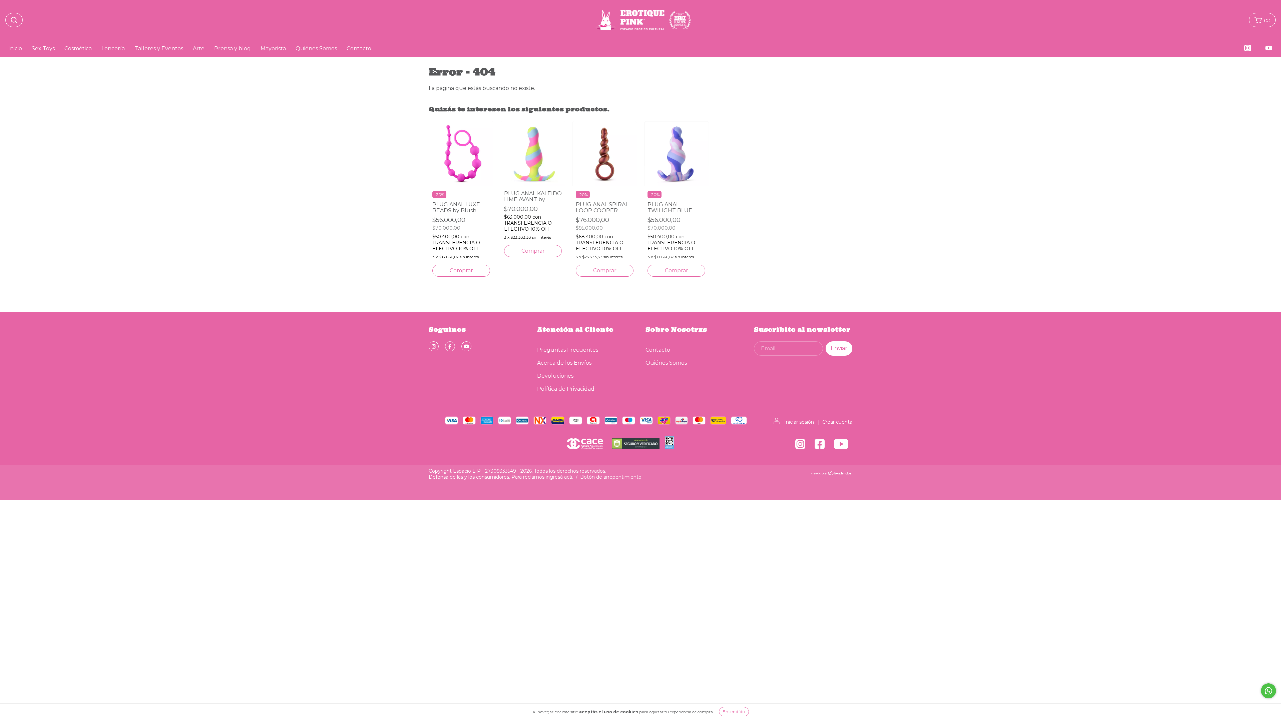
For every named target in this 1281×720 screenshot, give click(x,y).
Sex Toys (43, 48)
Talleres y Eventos (158, 48)
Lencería (113, 48)
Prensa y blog (232, 48)
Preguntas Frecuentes (567, 350)
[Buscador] (14, 20)
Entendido (734, 711)
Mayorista (273, 48)
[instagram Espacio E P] (434, 346)
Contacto (359, 48)
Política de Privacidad (565, 389)
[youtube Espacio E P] (466, 346)
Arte (198, 48)
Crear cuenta (837, 422)
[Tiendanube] (831, 474)
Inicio (15, 48)
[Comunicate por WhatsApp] (1268, 690)
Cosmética (78, 48)
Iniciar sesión (799, 422)
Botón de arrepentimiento (611, 477)
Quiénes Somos (316, 48)
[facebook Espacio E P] (450, 346)
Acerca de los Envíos (564, 363)
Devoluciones (555, 376)
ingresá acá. (559, 477)
